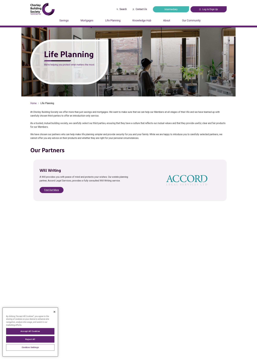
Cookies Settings (30, 347)
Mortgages (87, 20)
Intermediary (171, 9)
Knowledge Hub (142, 20)
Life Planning (112, 20)
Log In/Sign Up (210, 9)
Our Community (191, 20)
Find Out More (51, 190)
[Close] (54, 312)
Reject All (30, 339)
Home (33, 103)
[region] (30, 332)
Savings (64, 20)
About (166, 20)
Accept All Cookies (30, 331)
